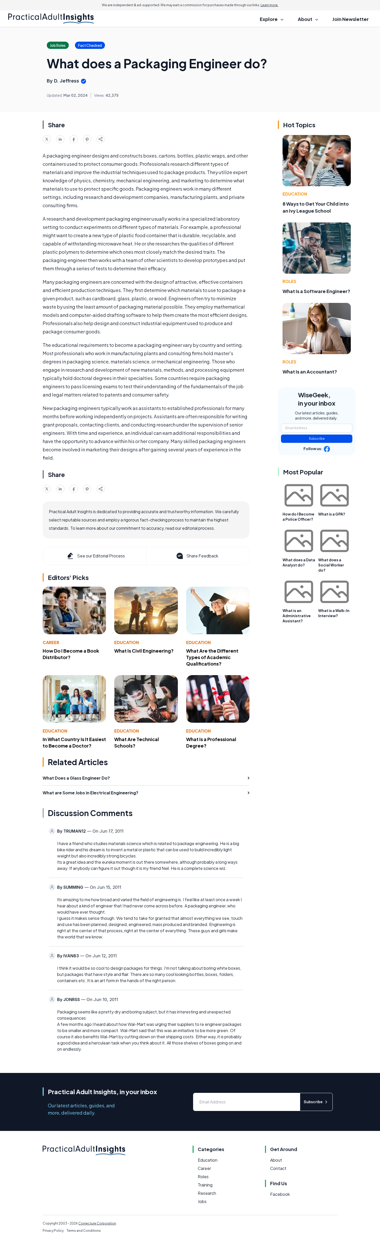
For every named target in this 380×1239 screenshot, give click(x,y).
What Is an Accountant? (310, 372)
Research (207, 1193)
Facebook (280, 1194)
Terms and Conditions (84, 1231)
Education (126, 642)
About (276, 1160)
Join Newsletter (350, 19)
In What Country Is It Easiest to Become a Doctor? (74, 742)
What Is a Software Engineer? (316, 291)
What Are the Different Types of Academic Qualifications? (212, 657)
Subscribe (317, 439)
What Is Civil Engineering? (144, 651)
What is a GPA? (331, 514)
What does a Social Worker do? (331, 564)
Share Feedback (202, 555)
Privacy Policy (53, 1231)
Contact (278, 1168)
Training (205, 1185)
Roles (289, 281)
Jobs (202, 1201)
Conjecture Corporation (97, 1223)
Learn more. (269, 5)
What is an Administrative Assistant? (297, 615)
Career (51, 642)
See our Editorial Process (101, 555)
